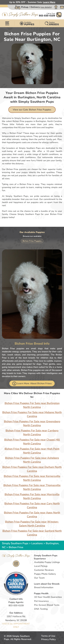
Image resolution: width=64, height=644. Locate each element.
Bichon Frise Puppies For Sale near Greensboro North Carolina (32, 423)
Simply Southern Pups (15, 543)
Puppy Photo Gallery (45, 573)
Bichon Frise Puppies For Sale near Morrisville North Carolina (32, 496)
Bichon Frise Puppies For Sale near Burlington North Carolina (32, 405)
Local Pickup (40, 566)
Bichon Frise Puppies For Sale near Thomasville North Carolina (32, 487)
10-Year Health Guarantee (48, 597)
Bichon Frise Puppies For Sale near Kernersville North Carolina (32, 478)
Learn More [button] (49, 2)
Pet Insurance (41, 601)
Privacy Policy (48, 639)
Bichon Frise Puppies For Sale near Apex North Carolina (32, 514)
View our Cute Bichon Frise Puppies (32, 109)
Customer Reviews (44, 570)
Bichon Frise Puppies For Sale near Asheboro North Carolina (32, 460)
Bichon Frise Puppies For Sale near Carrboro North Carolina (32, 432)
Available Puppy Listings (47, 562)
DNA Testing (41, 608)
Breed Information (43, 587)
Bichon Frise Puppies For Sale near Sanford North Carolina (32, 533)
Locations (37, 543)
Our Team (39, 577)
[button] (56, 7)
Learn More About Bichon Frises (34, 383)
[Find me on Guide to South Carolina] (16, 583)
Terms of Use (48, 635)
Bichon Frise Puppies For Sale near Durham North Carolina (32, 469)
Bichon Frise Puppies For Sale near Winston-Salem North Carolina (32, 523)
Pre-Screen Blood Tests (46, 605)
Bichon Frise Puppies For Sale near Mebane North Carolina (32, 414)
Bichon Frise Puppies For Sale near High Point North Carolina (32, 451)
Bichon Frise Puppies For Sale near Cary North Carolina (32, 505)
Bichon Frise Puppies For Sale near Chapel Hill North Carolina (32, 441)
